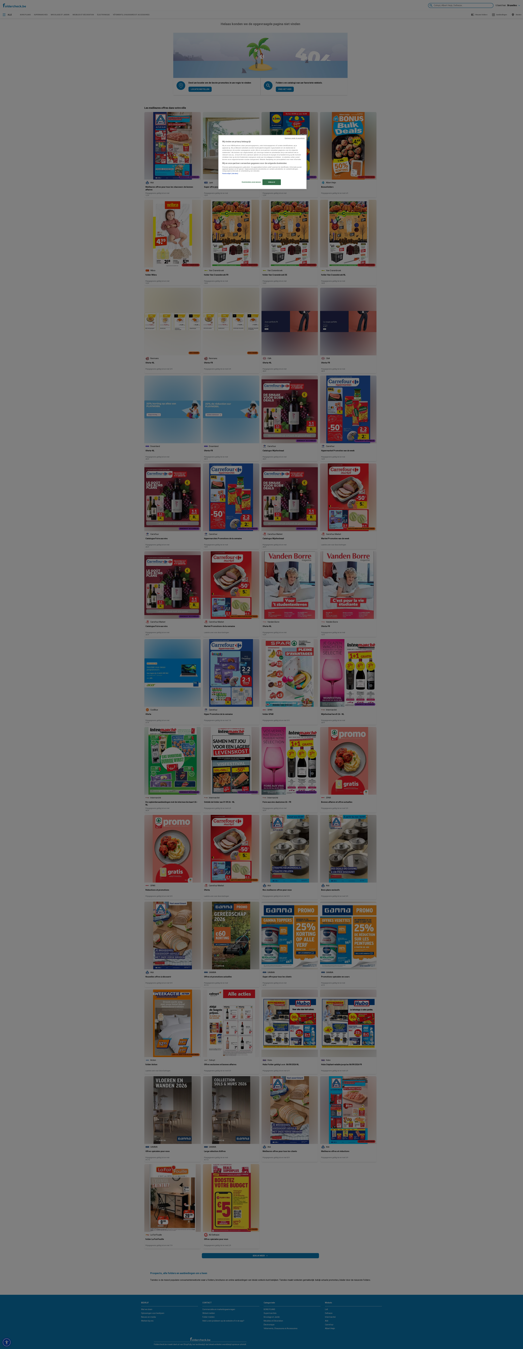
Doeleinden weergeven (251, 182)
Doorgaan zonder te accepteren (295, 138)
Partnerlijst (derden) (230, 173)
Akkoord (271, 182)
